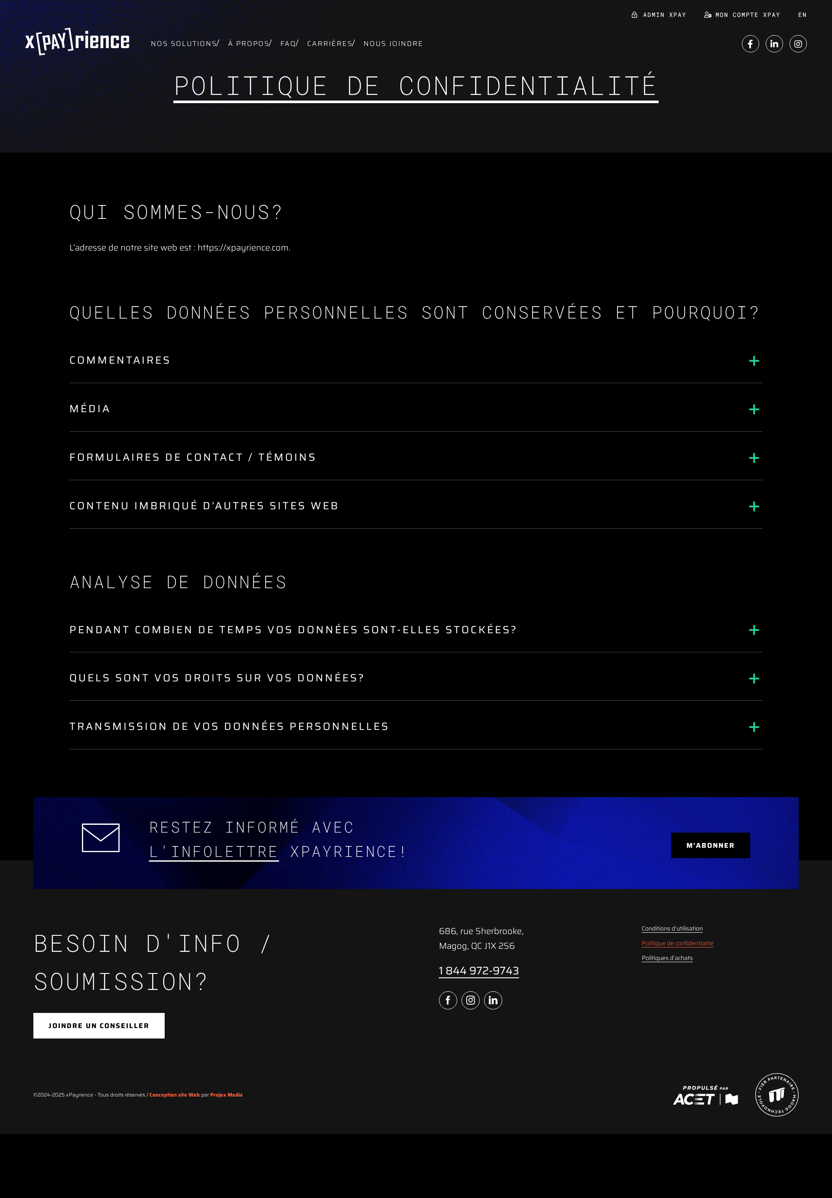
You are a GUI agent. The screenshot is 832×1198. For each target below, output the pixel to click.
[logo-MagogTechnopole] (777, 1077)
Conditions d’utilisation (672, 928)
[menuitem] (802, 14)
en (802, 14)
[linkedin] (493, 1000)
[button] (416, 361)
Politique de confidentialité (678, 943)
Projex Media (226, 1095)
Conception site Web (175, 1095)
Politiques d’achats (667, 958)
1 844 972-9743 (479, 970)
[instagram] (471, 1000)
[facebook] (448, 1000)
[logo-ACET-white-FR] (705, 1089)
